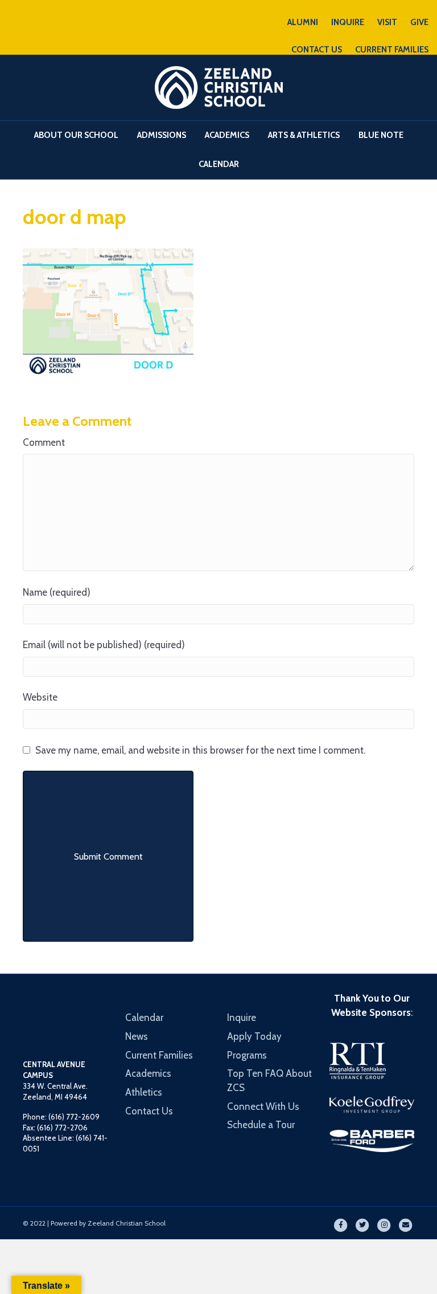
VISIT (387, 22)
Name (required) (56, 592)
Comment (44, 442)
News (136, 1036)
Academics (227, 135)
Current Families (159, 1055)
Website (40, 697)
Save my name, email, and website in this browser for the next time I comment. (200, 750)
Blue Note (380, 135)
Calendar (219, 164)
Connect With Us (263, 1106)
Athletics (143, 1092)
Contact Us (149, 1111)
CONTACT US (316, 49)
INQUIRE (347, 22)
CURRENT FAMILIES (391, 49)
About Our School (76, 135)
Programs (247, 1055)
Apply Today (254, 1036)
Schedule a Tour (261, 1124)
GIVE (419, 22)
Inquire (241, 1017)
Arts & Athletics (304, 135)
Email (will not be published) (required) (104, 644)
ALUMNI (302, 22)
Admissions (161, 135)
